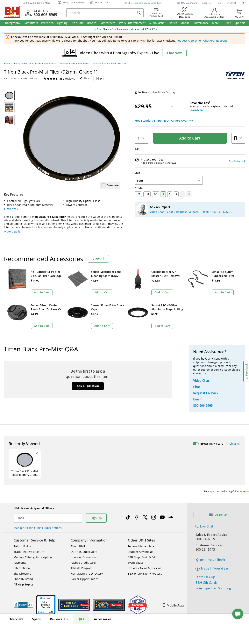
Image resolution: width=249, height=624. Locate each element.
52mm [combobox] (141, 180)
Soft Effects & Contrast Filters (59, 63)
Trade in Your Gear (214, 568)
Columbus (122, 29)
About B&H (78, 546)
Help (219, 2)
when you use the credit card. (211, 106)
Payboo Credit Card (83, 562)
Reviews (59, 619)
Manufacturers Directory (87, 573)
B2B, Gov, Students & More (36, 2)
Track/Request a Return (29, 552)
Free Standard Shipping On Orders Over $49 (164, 120)
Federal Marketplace (141, 546)
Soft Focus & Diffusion (89, 63)
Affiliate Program (81, 568)
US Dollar (221, 514)
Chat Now (174, 53)
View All (98, 259)
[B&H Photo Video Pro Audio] (13, 12)
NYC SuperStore (189, 2)
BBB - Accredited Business (23, 605)
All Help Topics (23, 584)
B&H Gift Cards (206, 582)
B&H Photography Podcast (145, 573)
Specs (36, 619)
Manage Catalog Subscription (33, 557)
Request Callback (212, 560)
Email (20, 518)
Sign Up (96, 518)
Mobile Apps (176, 605)
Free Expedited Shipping (213, 588)
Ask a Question (88, 386)
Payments (20, 562)
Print (103, 78)
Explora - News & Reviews (144, 568)
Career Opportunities (84, 579)
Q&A (81, 619)
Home (7, 63)
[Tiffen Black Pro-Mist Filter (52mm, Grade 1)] (71, 138)
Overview (16, 619)
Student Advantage (140, 552)
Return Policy (22, 546)
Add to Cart (189, 138)
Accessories (102, 619)
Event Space (136, 562)
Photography (20, 63)
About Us (206, 2)
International (22, 568)
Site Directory (22, 573)
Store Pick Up (205, 577)
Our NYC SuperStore (84, 552)
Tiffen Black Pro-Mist (115, 63)
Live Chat (231, 2)
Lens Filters (35, 63)
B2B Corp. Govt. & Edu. (142, 557)
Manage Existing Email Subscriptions (38, 527)
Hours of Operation (83, 557)
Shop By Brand (23, 579)
